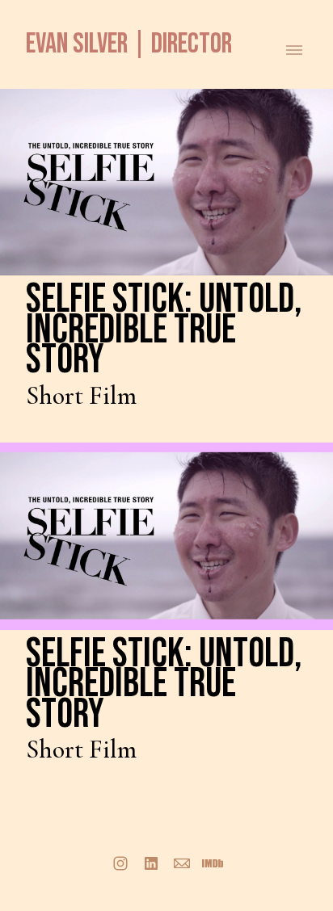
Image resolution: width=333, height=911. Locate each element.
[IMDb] (213, 863)
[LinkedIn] (151, 863)
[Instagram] (120, 863)
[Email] (182, 863)
